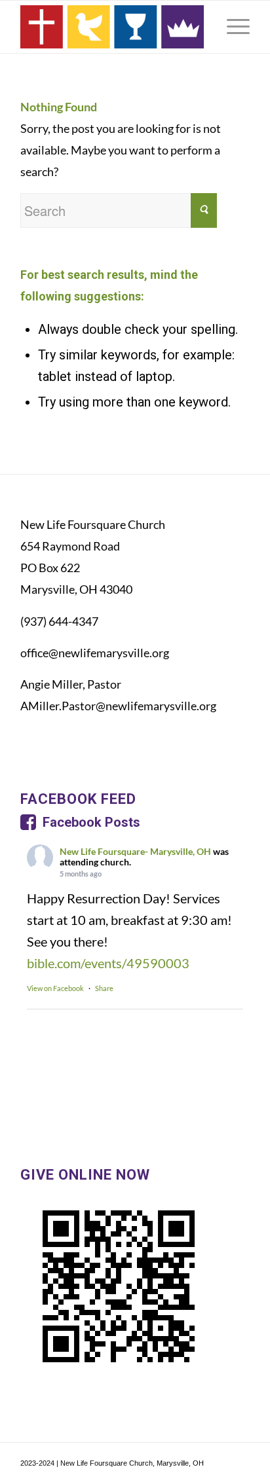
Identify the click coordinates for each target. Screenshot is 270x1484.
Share (104, 988)
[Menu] (232, 27)
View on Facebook (55, 988)
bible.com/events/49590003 (108, 963)
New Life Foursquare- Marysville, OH (135, 851)
